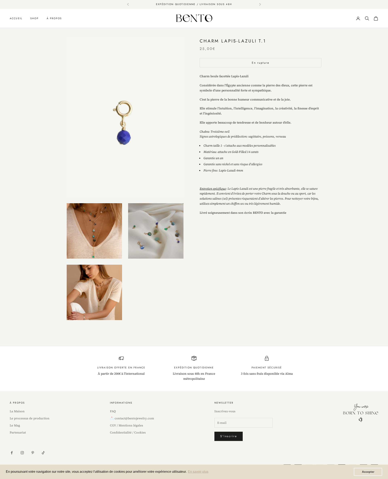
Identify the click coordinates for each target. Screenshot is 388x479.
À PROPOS (54, 18)
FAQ (113, 411)
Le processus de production (30, 418)
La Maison (17, 411)
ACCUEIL (16, 18)
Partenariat (18, 432)
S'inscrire (228, 436)
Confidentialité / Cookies (128, 432)
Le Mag (15, 425)
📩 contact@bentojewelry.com (132, 418)
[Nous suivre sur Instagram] (22, 453)
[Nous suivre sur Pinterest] (33, 453)
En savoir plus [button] (198, 471)
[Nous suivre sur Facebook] (12, 453)
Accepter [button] (368, 471)
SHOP (34, 18)
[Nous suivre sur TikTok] (43, 453)
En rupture (260, 63)
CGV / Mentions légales (126, 425)
